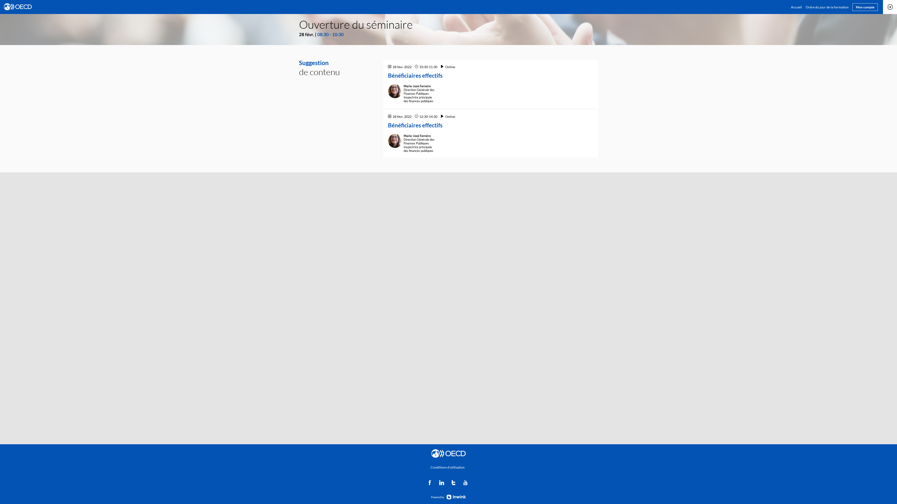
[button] (865, 7)
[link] (796, 7)
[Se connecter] (890, 7)
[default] (827, 7)
